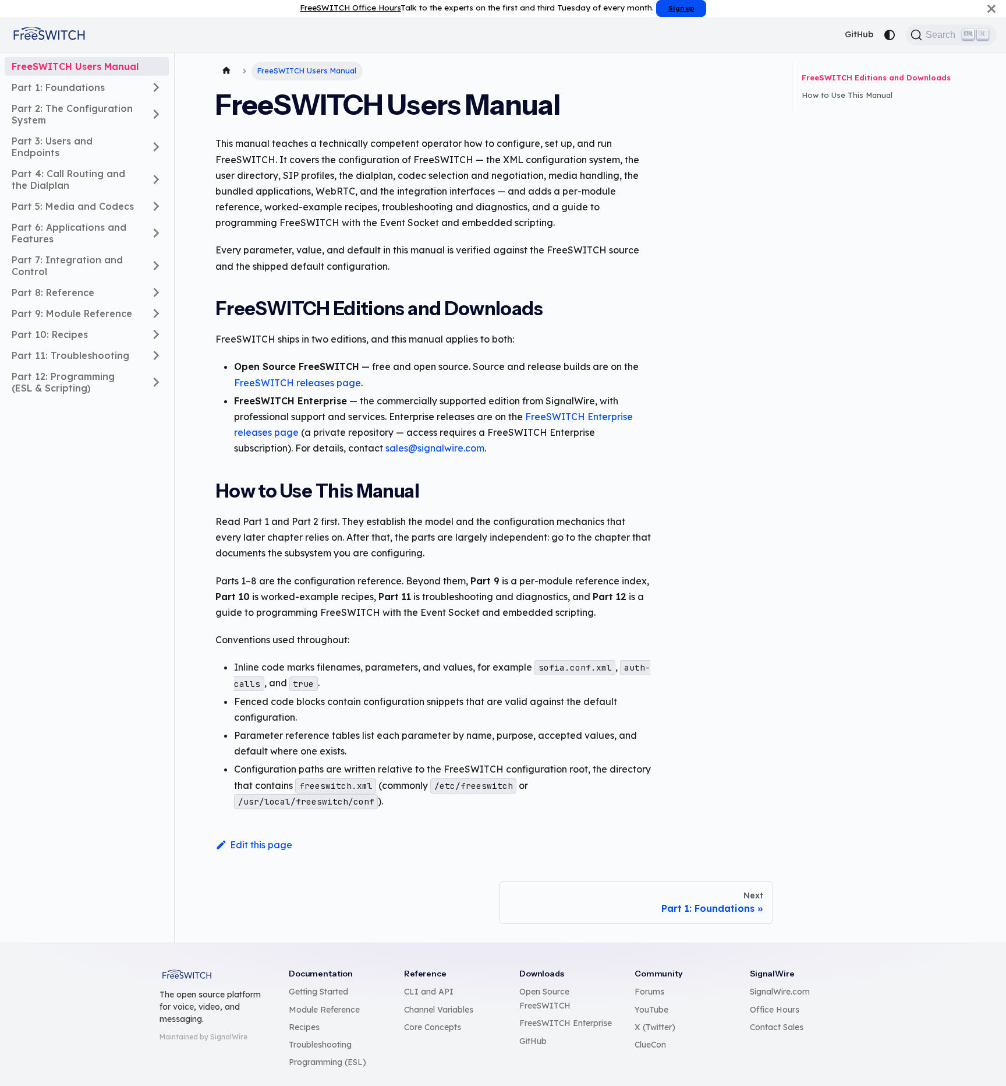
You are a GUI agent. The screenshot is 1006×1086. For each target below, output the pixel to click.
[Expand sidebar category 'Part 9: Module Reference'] (156, 313)
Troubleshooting (320, 1044)
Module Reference (324, 1009)
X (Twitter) (655, 1027)
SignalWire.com (780, 991)
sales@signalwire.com (434, 448)
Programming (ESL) (327, 1062)
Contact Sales (776, 1027)
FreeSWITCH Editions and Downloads (876, 77)
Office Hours (774, 1009)
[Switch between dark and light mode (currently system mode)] (889, 35)
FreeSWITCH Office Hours (350, 7)
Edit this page (261, 845)
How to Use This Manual (847, 95)
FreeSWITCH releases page (297, 383)
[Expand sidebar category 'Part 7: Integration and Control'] (156, 266)
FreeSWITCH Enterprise (565, 1023)
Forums (649, 991)
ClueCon (650, 1044)
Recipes (304, 1027)
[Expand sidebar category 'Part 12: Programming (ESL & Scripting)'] (156, 382)
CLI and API (429, 991)
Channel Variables (438, 1009)
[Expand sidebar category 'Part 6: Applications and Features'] (156, 233)
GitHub (859, 34)
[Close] (991, 8)
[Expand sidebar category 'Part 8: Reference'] (156, 292)
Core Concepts (432, 1027)
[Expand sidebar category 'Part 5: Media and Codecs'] (156, 206)
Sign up (681, 8)
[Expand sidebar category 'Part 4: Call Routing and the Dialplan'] (156, 179)
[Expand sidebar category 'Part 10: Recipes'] (156, 334)
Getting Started (318, 991)
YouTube (651, 1009)
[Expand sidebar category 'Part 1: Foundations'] (156, 87)
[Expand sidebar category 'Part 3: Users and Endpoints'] (156, 147)
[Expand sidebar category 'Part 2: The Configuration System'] (156, 114)
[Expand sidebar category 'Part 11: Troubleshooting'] (156, 355)
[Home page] (226, 71)
